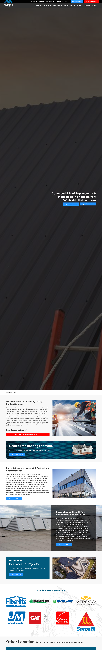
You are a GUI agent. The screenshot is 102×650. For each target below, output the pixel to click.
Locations (77, 5)
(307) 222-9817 (65, 1)
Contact (95, 5)
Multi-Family (57, 5)
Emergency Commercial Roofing (28, 434)
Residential (68, 5)
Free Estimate (78, 1)
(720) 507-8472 (50, 1)
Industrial (47, 5)
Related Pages (11, 392)
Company (87, 5)
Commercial (37, 5)
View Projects (16, 574)
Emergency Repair (93, 1)
